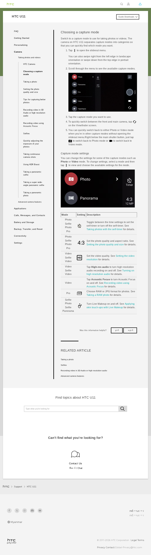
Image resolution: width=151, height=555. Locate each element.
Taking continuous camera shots (31, 155)
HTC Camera (29, 64)
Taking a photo (30, 82)
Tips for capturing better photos (34, 101)
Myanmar (16, 522)
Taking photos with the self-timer (105, 229)
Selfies (26, 133)
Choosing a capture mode (32, 72)
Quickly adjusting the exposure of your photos (33, 144)
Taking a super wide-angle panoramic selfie (33, 183)
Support (18, 486)
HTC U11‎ (31, 486)
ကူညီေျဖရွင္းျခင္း (136, 515)
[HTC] (10, 4)
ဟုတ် (117, 330)
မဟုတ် (130, 330)
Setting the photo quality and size (31, 90)
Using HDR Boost (31, 164)
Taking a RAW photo (98, 295)
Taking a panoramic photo (32, 194)
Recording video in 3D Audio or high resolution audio (34, 113)
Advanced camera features (72, 376)
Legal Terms (137, 540)
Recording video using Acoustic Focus (33, 124)
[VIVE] (140, 4)
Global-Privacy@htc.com (128, 547)
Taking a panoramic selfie (32, 173)
